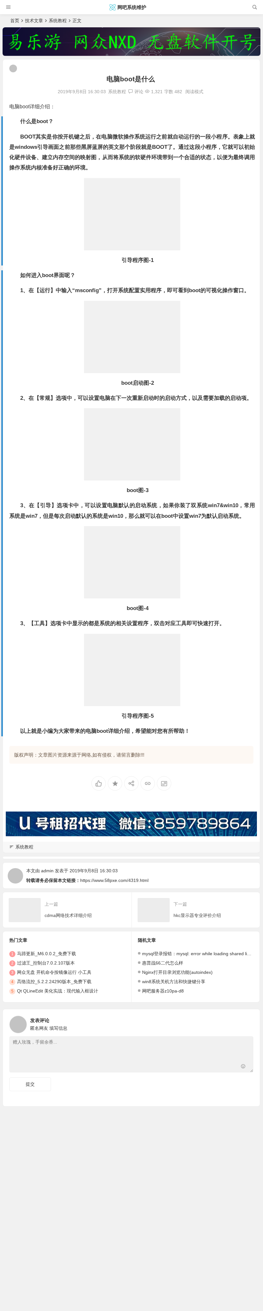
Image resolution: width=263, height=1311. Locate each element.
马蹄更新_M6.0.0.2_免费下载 (46, 953)
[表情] (243, 1067)
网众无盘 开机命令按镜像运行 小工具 (54, 972)
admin (47, 870)
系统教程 (58, 20)
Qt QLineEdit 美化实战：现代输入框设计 (57, 990)
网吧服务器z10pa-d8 (163, 990)
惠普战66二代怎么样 (162, 962)
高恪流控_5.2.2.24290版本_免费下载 (54, 981)
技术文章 (34, 20)
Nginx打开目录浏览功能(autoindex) (177, 972)
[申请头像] (247, 1023)
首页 (14, 20)
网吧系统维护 (131, 7)
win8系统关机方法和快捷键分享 (173, 981)
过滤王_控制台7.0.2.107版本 (46, 962)
